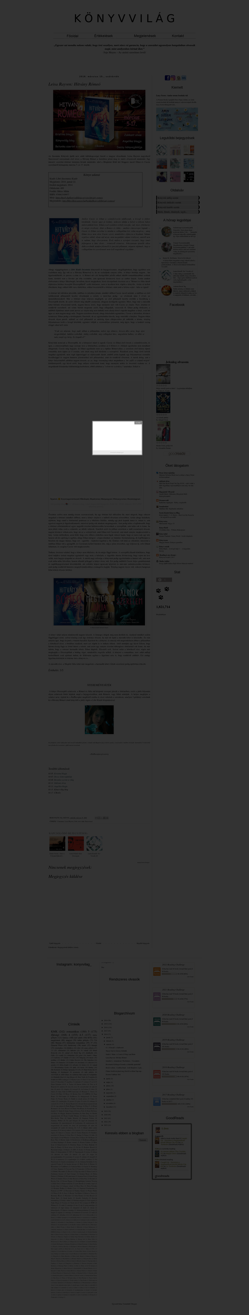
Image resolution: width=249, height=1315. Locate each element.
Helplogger (120, 452)
